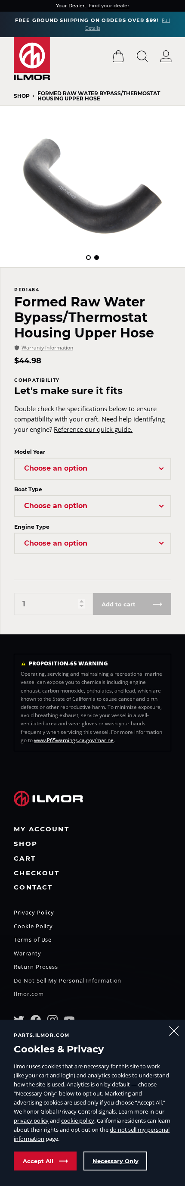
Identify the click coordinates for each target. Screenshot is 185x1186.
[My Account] (166, 56)
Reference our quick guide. (93, 429)
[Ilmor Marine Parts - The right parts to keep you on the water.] (32, 58)
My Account (41, 829)
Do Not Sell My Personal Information (67, 981)
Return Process (36, 967)
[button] (88, 257)
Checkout (36, 873)
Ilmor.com (28, 994)
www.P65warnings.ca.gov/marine (74, 740)
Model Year (29, 452)
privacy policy (31, 1120)
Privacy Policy (34, 913)
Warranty (27, 954)
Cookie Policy (33, 927)
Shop (22, 96)
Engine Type (31, 527)
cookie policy (77, 1120)
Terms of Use (33, 940)
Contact (33, 887)
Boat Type (28, 489)
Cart (25, 858)
